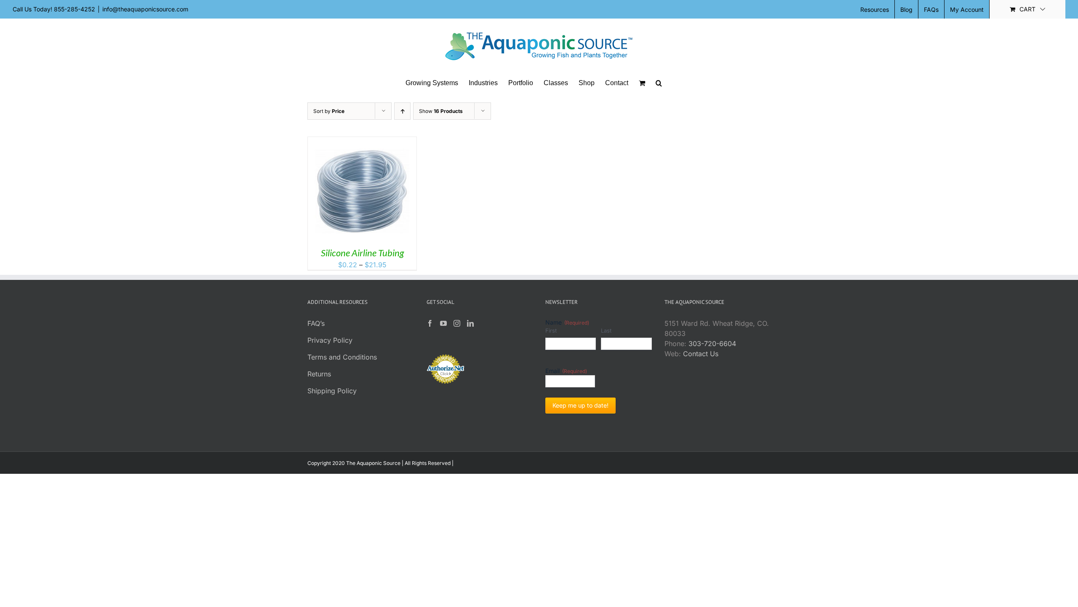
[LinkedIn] (470, 323)
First (551, 330)
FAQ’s (316, 323)
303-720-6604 (712, 343)
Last (606, 330)
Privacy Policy (329, 340)
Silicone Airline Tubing (362, 252)
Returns (319, 374)
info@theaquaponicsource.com (145, 9)
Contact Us (700, 353)
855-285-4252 (74, 9)
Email (566, 370)
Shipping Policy (332, 391)
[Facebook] (430, 323)
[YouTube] (443, 323)
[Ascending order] (402, 111)
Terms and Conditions (342, 357)
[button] (659, 83)
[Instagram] (457, 323)
